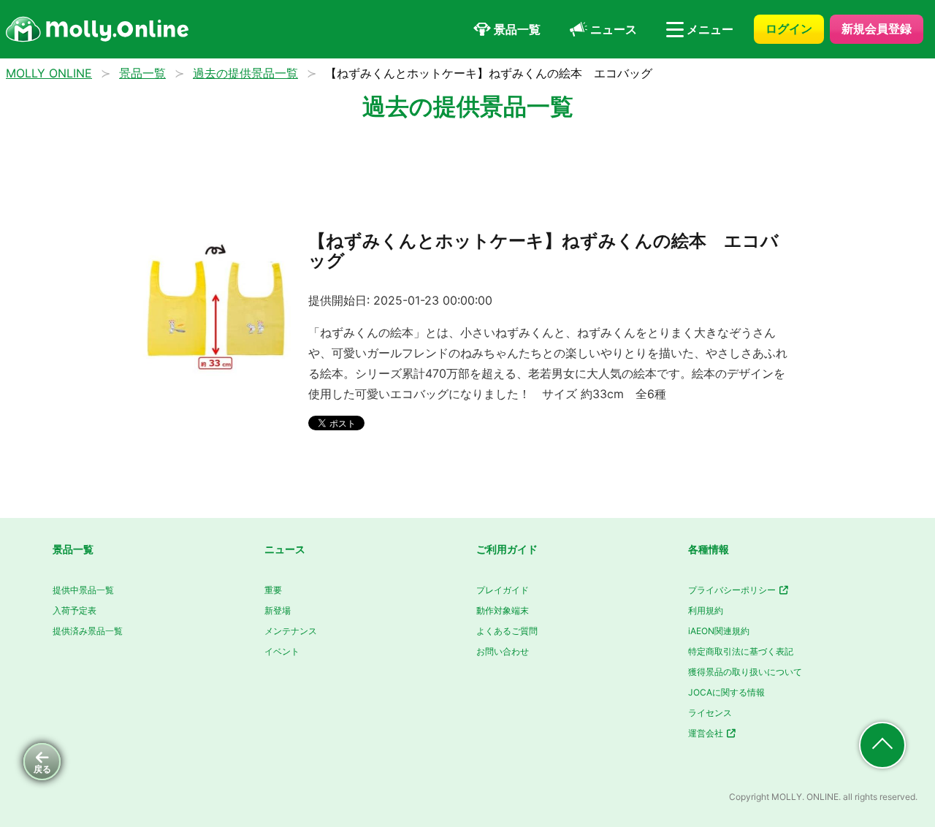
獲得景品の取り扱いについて (745, 671)
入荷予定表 (74, 610)
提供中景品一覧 (83, 589)
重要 (273, 589)
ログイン (789, 28)
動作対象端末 (502, 610)
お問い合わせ (502, 651)
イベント (281, 651)
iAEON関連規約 (718, 630)
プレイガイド (502, 589)
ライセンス (710, 712)
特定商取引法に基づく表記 (740, 651)
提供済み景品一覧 (88, 630)
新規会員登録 (877, 28)
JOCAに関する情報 (726, 692)
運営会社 (706, 733)
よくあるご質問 (507, 630)
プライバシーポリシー (733, 589)
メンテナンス (290, 630)
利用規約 (705, 610)
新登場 (277, 610)
